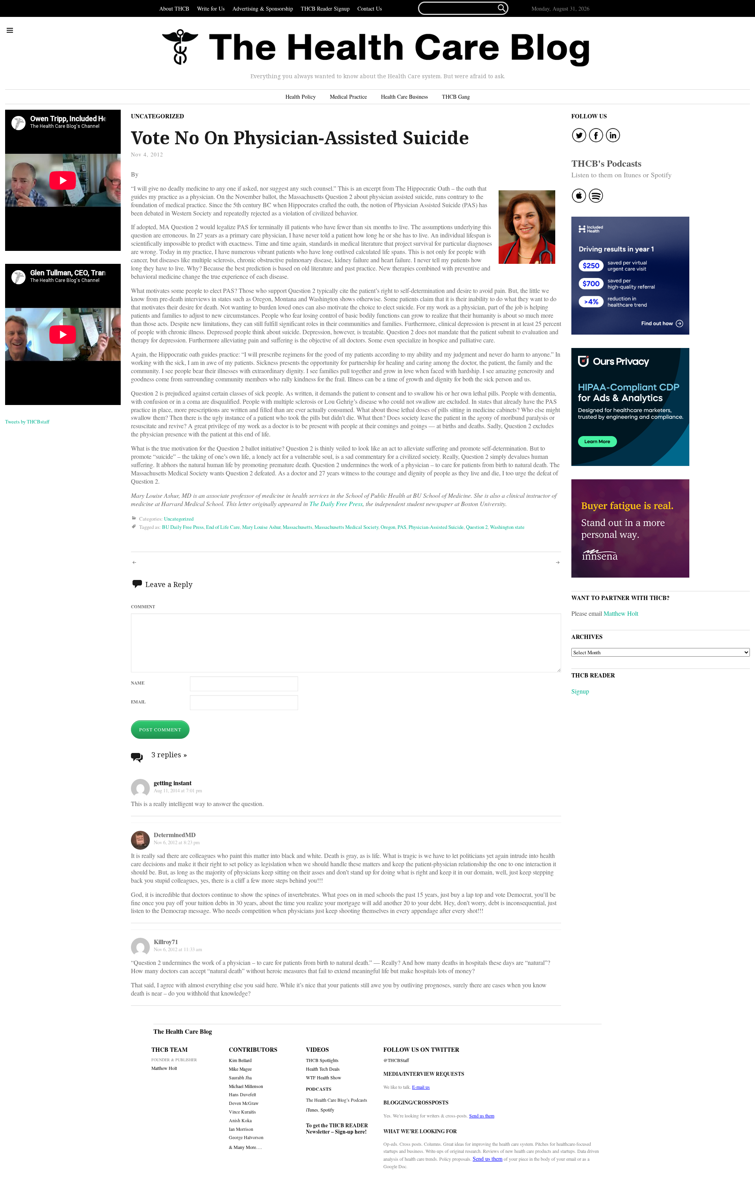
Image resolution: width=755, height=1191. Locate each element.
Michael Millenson (246, 1086)
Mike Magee (240, 1069)
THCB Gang (456, 96)
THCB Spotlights (322, 1060)
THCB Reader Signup (325, 8)
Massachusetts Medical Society (346, 526)
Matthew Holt (621, 613)
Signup (580, 691)
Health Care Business (404, 96)
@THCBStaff (396, 1060)
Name (137, 682)
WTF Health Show (323, 1078)
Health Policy (300, 96)
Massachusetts (297, 526)
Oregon (388, 526)
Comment (143, 606)
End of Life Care (223, 526)
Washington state (507, 526)
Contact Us (369, 8)
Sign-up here (350, 1132)
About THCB (174, 8)
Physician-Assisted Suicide (436, 526)
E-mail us (421, 1087)
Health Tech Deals (323, 1069)
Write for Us (211, 8)
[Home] (375, 48)
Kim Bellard (240, 1060)
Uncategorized (157, 116)
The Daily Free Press (336, 503)
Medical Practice (348, 96)
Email (138, 701)
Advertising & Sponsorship (262, 8)
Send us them (481, 1115)
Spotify (327, 1109)
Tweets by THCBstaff (27, 421)
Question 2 (477, 526)
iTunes (312, 1109)
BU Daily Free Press (183, 526)
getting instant (173, 782)
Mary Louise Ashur (261, 526)
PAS (402, 526)
